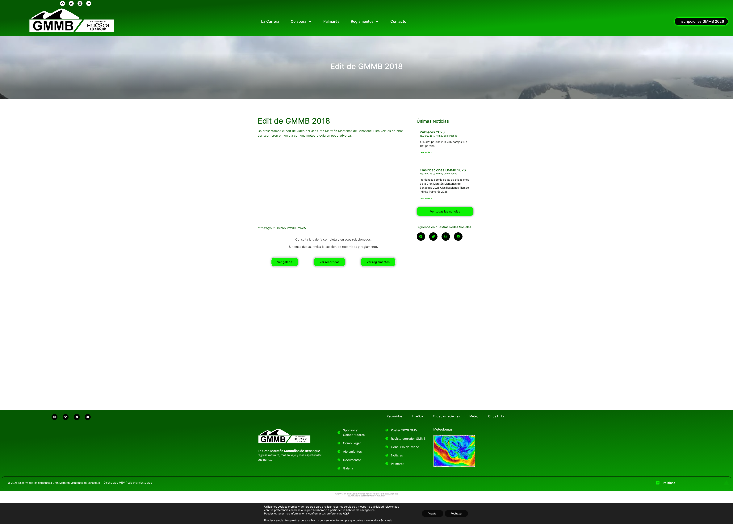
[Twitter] (71, 3)
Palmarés (331, 21)
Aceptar (433, 513)
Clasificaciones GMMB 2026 (443, 170)
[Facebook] (62, 3)
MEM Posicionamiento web (135, 482)
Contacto (398, 21)
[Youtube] (88, 3)
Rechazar (456, 513)
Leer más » (426, 152)
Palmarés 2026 (432, 132)
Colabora (298, 21)
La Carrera (270, 21)
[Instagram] (79, 3)
